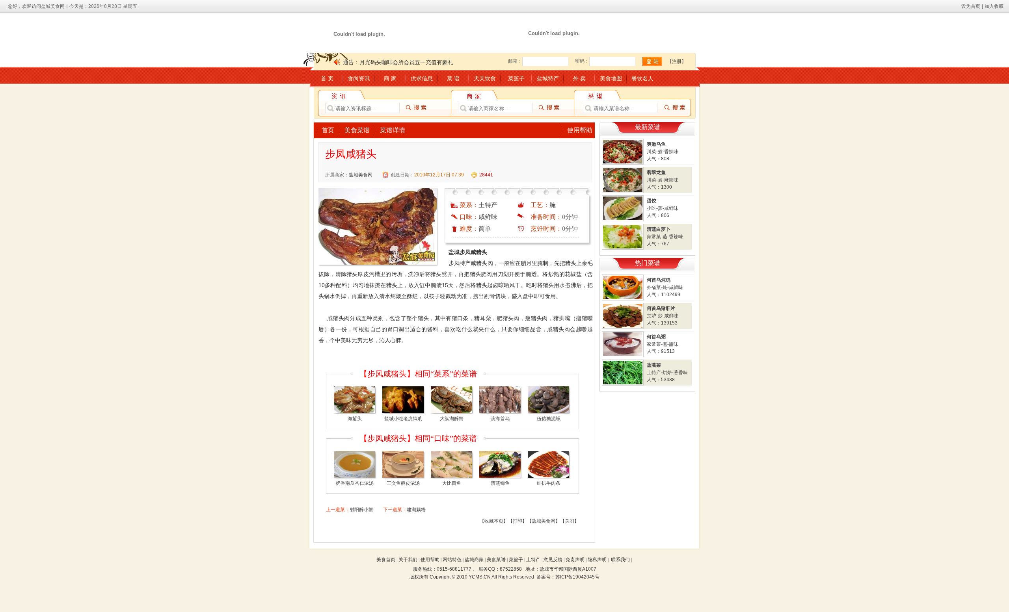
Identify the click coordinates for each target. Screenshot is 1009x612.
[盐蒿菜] (623, 384)
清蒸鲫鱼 (500, 483)
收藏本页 (493, 521)
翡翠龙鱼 (656, 172)
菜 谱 (453, 78)
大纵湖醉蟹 (452, 418)
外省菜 (654, 287)
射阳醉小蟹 (361, 509)
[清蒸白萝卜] (623, 248)
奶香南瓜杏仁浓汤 (355, 483)
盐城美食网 (360, 175)
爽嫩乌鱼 (656, 144)
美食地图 (611, 78)
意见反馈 (553, 559)
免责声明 (575, 559)
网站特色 (452, 559)
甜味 (673, 344)
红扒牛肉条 (548, 483)
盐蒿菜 (654, 365)
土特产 (487, 205)
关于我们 (407, 559)
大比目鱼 (451, 483)
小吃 (651, 208)
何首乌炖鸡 (658, 280)
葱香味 (681, 372)
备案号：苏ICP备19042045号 (567, 577)
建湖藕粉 (416, 509)
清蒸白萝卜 (658, 229)
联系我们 (620, 559)
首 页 (327, 78)
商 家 (390, 78)
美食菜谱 (357, 130)
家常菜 (654, 236)
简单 (484, 228)
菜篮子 (516, 78)
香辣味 (671, 151)
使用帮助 (579, 130)
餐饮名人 (642, 78)
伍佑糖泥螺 (548, 418)
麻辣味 (671, 180)
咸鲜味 (487, 216)
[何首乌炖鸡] (623, 299)
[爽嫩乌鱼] (623, 163)
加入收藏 (994, 6)
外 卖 (579, 78)
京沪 (651, 316)
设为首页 (970, 6)
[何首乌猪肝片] (623, 327)
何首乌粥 (656, 336)
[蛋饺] (623, 220)
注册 (676, 61)
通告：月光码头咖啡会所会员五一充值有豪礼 (398, 62)
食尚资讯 (359, 78)
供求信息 (422, 78)
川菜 (651, 151)
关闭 (569, 521)
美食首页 (385, 559)
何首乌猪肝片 (661, 308)
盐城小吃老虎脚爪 (403, 418)
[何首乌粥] (623, 355)
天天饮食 (485, 78)
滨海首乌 (500, 418)
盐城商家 (474, 559)
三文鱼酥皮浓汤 (403, 483)
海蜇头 (355, 418)
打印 (517, 521)
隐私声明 (597, 559)
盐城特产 (548, 78)
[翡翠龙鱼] (623, 191)
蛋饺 (651, 201)
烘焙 (667, 372)
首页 (328, 130)
